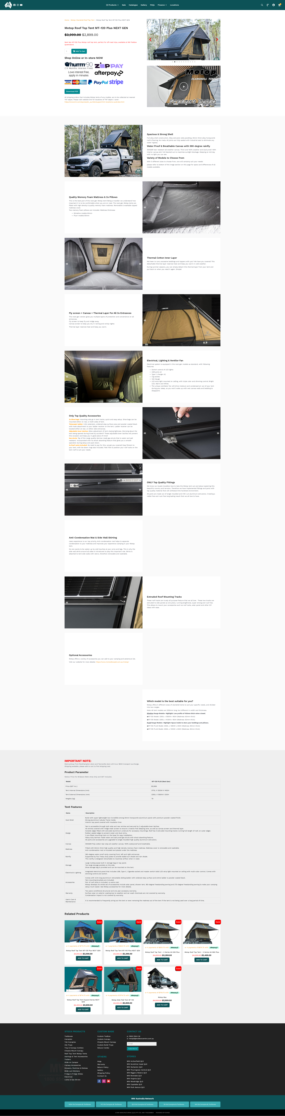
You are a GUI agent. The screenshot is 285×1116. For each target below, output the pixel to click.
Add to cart (83, 958)
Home (67, 20)
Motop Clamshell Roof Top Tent (82, 20)
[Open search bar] (262, 5)
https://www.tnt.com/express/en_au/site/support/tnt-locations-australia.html (94, 102)
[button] (150, 39)
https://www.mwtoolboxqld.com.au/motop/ (112, 662)
